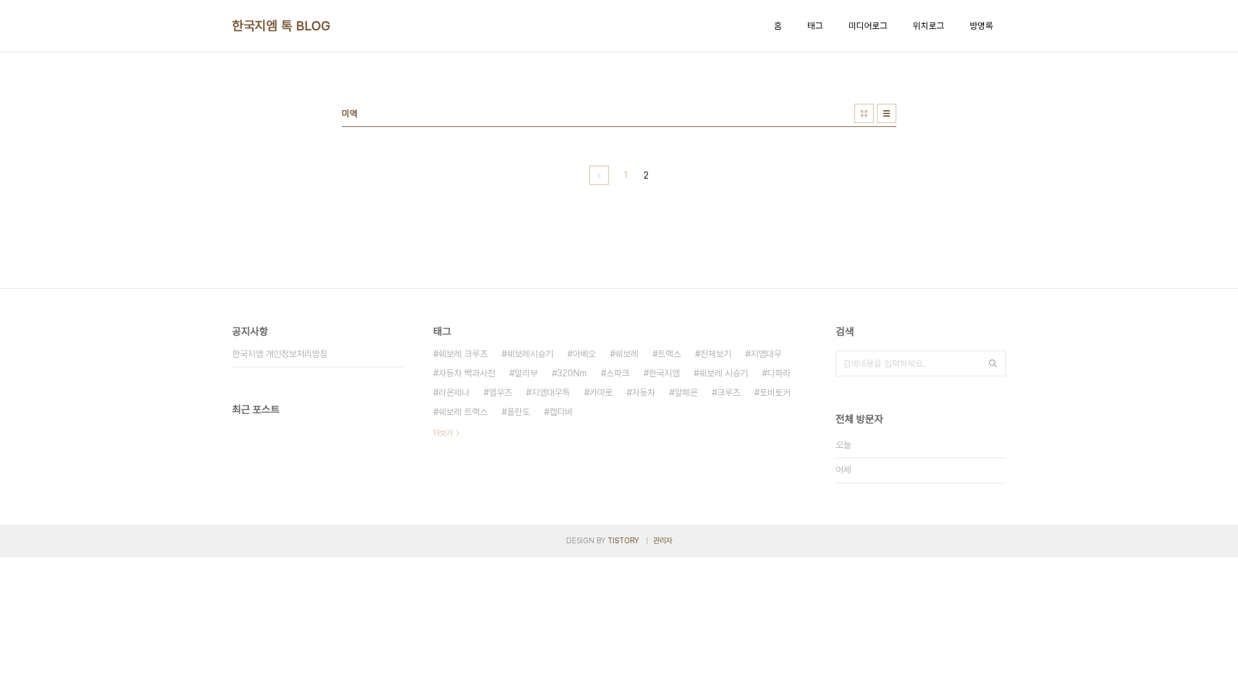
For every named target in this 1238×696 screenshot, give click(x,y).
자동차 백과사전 (466, 373)
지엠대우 (766, 354)
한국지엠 (664, 373)
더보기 (443, 433)
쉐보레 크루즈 (462, 354)
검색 (993, 363)
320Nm (572, 373)
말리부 (526, 373)
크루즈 (728, 392)
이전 (599, 175)
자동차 (643, 392)
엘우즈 (500, 392)
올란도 (518, 412)
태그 (815, 26)
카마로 (601, 392)
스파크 (617, 373)
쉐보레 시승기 (723, 373)
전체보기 (715, 354)
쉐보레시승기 (530, 354)
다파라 (779, 373)
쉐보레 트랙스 (462, 412)
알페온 (686, 392)
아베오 (584, 354)
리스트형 (886, 113)
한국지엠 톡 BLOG (281, 26)
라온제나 (453, 392)
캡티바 (561, 412)
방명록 (981, 26)
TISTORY (623, 540)
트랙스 (669, 354)
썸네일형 (864, 113)
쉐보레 (626, 354)
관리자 (663, 540)
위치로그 (928, 26)
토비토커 (775, 392)
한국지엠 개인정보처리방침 (280, 354)
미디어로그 (868, 26)
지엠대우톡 (550, 392)
